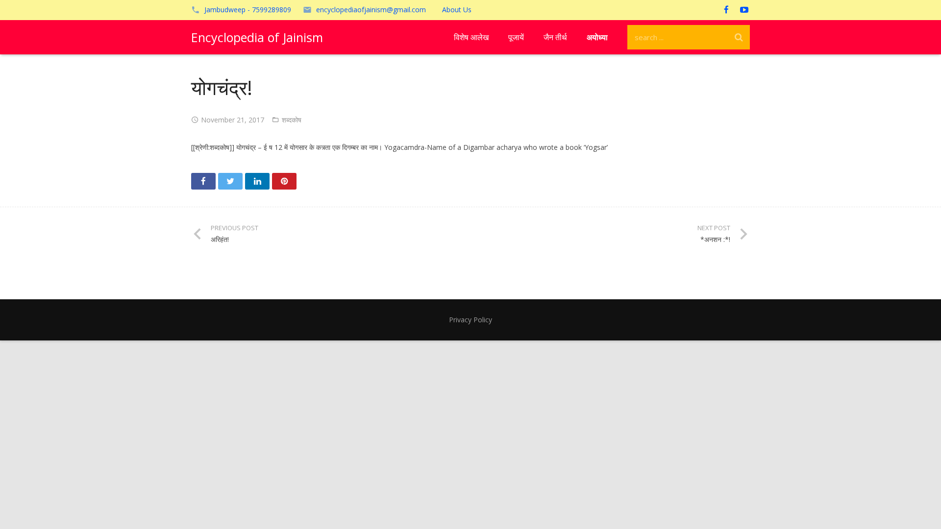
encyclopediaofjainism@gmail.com (371, 9)
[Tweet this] (230, 181)
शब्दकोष (291, 119)
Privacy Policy (470, 319)
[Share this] (203, 181)
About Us (456, 9)
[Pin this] (284, 181)
